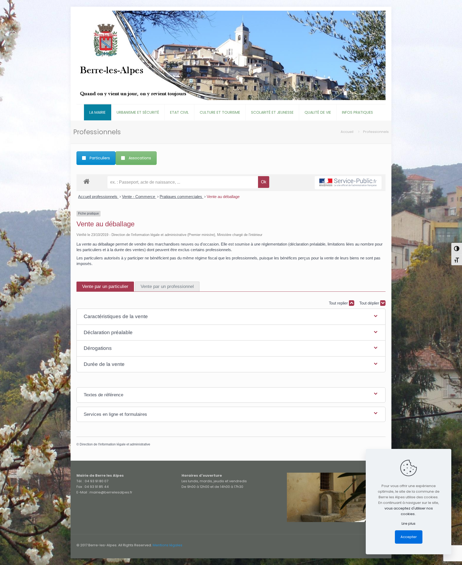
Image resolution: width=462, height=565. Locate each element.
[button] (231, 317)
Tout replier (339, 303)
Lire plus (408, 523)
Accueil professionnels (98, 196)
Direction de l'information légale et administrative (115, 444)
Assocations (140, 158)
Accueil (347, 131)
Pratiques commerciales (181, 196)
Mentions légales (167, 545)
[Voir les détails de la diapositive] (336, 497)
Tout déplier (369, 303)
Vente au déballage (223, 196)
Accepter (409, 536)
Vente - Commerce (139, 196)
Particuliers (100, 158)
